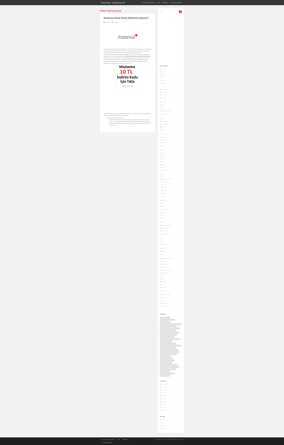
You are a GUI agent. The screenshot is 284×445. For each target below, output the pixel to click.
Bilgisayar (164, 267)
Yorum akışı (162, 425)
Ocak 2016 (164, 401)
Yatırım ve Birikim (166, 297)
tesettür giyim (174, 365)
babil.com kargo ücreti (165, 322)
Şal (163, 203)
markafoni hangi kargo (165, 345)
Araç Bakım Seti (166, 92)
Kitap (163, 238)
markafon (173, 343)
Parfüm (164, 95)
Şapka (163, 74)
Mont (163, 176)
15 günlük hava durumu (176, 2)
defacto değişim (176, 328)
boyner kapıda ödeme (171, 326)
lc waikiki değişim (174, 332)
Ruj (163, 254)
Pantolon (164, 200)
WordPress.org (163, 428)
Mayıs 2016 (164, 395)
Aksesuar (164, 69)
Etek (163, 161)
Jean (163, 173)
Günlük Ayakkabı (166, 111)
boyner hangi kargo (177, 324)
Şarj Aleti (164, 287)
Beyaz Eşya (165, 137)
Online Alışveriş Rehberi (167, 258)
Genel (163, 150)
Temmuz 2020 (164, 387)
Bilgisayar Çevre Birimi (167, 270)
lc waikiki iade (173, 334)
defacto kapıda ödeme (165, 332)
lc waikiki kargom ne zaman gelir (167, 337)
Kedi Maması (165, 228)
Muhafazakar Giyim (167, 179)
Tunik (164, 196)
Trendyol (174, 369)
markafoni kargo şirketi (165, 347)
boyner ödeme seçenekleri (166, 328)
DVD (163, 276)
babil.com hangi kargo (165, 317)
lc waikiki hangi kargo (164, 334)
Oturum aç (162, 419)
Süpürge (164, 143)
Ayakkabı (164, 102)
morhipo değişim (175, 352)
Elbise (163, 158)
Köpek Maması (166, 234)
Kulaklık (164, 281)
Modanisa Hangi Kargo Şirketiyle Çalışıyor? (126, 18)
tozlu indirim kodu (174, 367)
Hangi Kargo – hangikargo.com (113, 3)
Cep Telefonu (165, 273)
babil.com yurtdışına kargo (166, 324)
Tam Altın (164, 306)
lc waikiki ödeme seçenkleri (166, 341)
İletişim (158, 2)
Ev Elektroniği (165, 134)
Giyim (163, 153)
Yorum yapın (115, 22)
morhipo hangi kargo (164, 354)
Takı (163, 77)
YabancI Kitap (165, 244)
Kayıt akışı (162, 422)
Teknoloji (164, 261)
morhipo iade (173, 354)
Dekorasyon (165, 124)
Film (163, 278)
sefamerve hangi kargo (165, 365)
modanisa (173, 347)
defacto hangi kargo (164, 330)
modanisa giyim (163, 349)
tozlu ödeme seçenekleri (165, 369)
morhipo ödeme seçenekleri (166, 358)
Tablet (164, 290)
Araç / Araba (165, 89)
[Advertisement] (128, 100)
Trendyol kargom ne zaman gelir (167, 373)
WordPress (173, 439)
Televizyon (165, 145)
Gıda (163, 222)
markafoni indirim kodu (176, 345)
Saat (163, 72)
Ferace (164, 190)
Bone (164, 184)
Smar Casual (165, 209)
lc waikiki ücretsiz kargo (165, 343)
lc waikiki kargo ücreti (164, 339)
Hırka (163, 167)
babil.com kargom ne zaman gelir (167, 319)
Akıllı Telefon (165, 264)
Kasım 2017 (164, 392)
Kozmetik (164, 248)
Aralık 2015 (164, 404)
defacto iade (172, 330)
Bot (163, 105)
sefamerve (172, 360)
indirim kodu (165, 2)
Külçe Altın (164, 303)
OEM (163, 284)
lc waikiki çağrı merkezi (175, 339)
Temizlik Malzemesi (166, 294)
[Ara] (180, 11)
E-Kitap (164, 241)
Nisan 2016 (164, 398)
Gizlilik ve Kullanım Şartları (147, 2)
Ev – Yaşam (164, 121)
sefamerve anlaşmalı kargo (166, 362)
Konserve (164, 231)
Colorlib (159, 439)
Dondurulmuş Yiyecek (167, 225)
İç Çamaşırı (165, 170)
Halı (163, 127)
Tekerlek (164, 98)
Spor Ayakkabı (165, 114)
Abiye (163, 156)
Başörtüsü (165, 181)
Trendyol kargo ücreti (164, 375)
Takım (163, 215)
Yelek (163, 218)
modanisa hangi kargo (173, 349)
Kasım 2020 (164, 384)
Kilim (163, 129)
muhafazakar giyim (164, 360)
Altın (164, 80)
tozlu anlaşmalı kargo (164, 367)
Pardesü (165, 193)
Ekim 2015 (163, 410)
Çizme (163, 108)
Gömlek (164, 164)
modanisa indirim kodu (137, 113)
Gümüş (165, 83)
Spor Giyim (165, 212)
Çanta (163, 118)
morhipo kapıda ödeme (165, 356)
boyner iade (162, 326)
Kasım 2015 (164, 407)
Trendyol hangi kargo (164, 371)
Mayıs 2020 (164, 390)
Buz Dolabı (165, 140)
